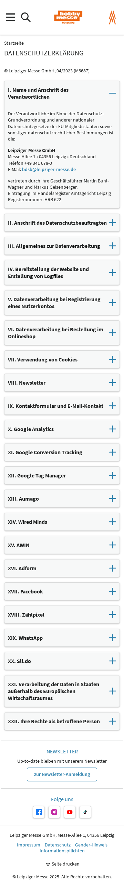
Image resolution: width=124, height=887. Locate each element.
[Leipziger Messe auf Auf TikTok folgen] (85, 812)
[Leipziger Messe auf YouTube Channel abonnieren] (70, 812)
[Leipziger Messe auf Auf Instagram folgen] (54, 812)
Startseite (14, 43)
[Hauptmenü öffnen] (10, 17)
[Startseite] (68, 17)
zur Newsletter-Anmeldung (62, 774)
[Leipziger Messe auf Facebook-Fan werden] (39, 812)
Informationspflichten (62, 851)
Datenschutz (58, 845)
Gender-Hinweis (91, 845)
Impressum (28, 845)
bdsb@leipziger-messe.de (49, 169)
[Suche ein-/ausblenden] (26, 17)
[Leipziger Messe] (112, 17)
